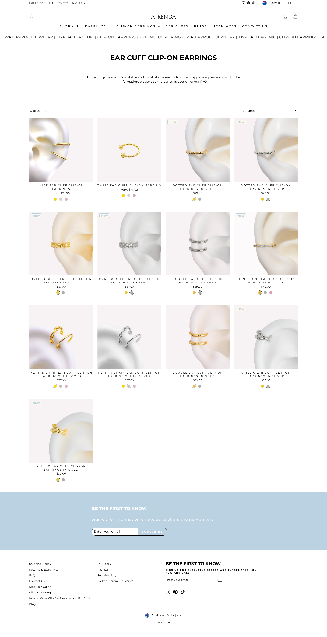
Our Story (104, 563)
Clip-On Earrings (136, 26)
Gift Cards (36, 3)
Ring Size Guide (40, 586)
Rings (200, 26)
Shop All (69, 26)
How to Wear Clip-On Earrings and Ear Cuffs (60, 598)
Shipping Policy (40, 563)
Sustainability (107, 575)
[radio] (55, 199)
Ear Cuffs (177, 26)
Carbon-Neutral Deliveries (115, 581)
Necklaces (225, 26)
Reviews (62, 3)
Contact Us (255, 26)
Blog (32, 604)
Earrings (96, 26)
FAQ (50, 3)
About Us (78, 3)
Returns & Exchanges (43, 569)
